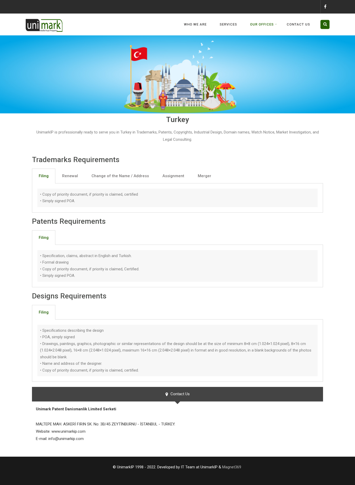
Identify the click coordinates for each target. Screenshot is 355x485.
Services (228, 24)
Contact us (298, 24)
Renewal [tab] (70, 176)
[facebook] (325, 6)
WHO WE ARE (195, 24)
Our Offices (262, 24)
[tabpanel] (177, 198)
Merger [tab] (204, 176)
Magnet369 (231, 467)
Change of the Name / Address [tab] (120, 176)
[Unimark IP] (44, 17)
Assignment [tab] (173, 176)
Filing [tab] (44, 176)
